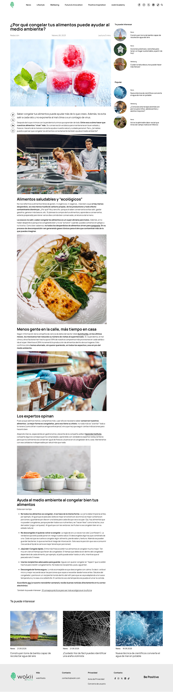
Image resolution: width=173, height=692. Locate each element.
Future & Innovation (74, 5)
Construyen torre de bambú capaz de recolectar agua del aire (145, 36)
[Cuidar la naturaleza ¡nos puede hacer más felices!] (121, 64)
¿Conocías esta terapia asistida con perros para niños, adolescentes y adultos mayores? (145, 109)
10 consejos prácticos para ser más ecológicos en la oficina (67, 590)
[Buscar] (162, 5)
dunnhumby (83, 334)
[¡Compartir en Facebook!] (13, 115)
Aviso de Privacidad (96, 679)
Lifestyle (41, 5)
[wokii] (12, 5)
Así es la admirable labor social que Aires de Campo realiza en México (144, 123)
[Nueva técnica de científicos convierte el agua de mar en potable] (121, 92)
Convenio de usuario (97, 683)
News (28, 5)
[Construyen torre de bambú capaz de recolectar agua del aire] (121, 34)
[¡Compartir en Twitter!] (13, 120)
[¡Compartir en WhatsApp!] (13, 131)
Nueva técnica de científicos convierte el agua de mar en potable (146, 94)
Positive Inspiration (97, 5)
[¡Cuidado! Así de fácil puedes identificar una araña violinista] (86, 628)
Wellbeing (54, 5)
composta (95, 225)
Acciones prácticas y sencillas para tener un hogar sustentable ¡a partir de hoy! (146, 51)
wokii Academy (118, 5)
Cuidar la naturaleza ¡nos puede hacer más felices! (146, 65)
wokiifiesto (40, 678)
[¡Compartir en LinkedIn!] (13, 125)
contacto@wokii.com (71, 678)
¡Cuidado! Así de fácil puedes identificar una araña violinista (84, 655)
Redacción (14, 35)
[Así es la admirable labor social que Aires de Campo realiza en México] (121, 122)
